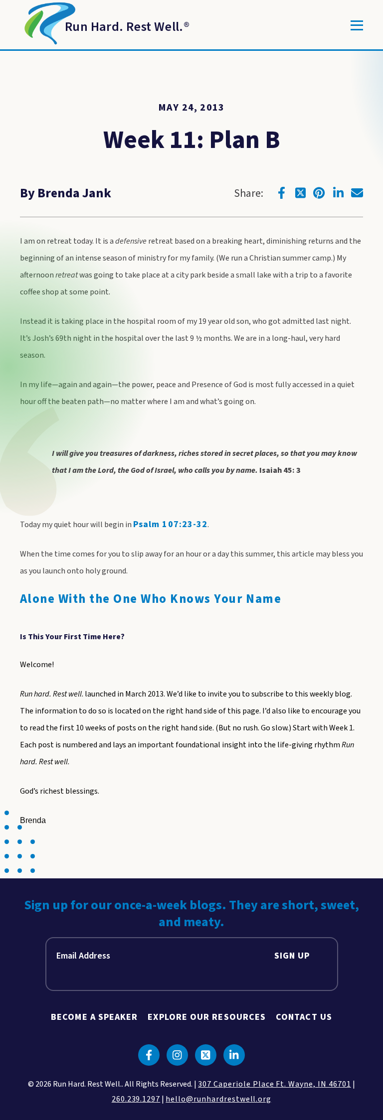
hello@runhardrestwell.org (218, 1099)
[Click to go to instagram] (177, 1055)
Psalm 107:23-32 (170, 524)
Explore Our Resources (207, 1017)
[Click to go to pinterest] (319, 193)
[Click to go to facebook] (281, 193)
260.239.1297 (136, 1099)
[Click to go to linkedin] (338, 193)
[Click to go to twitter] (300, 193)
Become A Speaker (94, 1017)
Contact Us (304, 1017)
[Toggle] (357, 25)
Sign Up (292, 956)
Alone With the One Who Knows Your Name (150, 599)
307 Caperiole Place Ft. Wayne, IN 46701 (274, 1084)
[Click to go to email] (357, 193)
